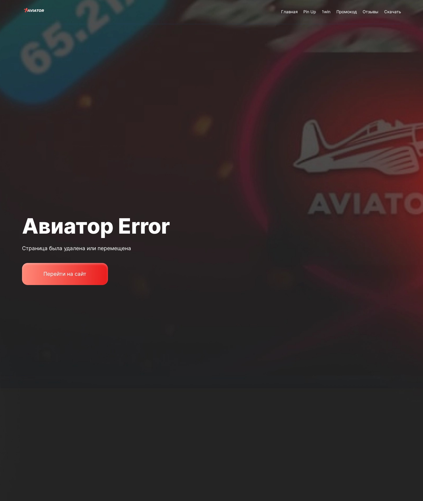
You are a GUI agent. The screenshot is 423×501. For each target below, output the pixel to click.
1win (326, 11)
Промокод (346, 11)
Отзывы (370, 11)
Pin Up (309, 11)
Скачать (392, 11)
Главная (289, 11)
